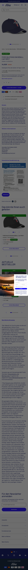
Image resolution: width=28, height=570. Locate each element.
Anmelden (21, 288)
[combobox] (21, 286)
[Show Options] (26, 286)
